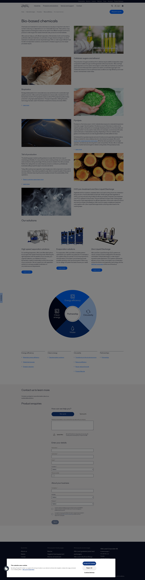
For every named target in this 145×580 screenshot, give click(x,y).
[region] (61, 568)
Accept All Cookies (89, 563)
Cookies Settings (89, 572)
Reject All (89, 568)
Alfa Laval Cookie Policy (28, 569)
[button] (6, 568)
